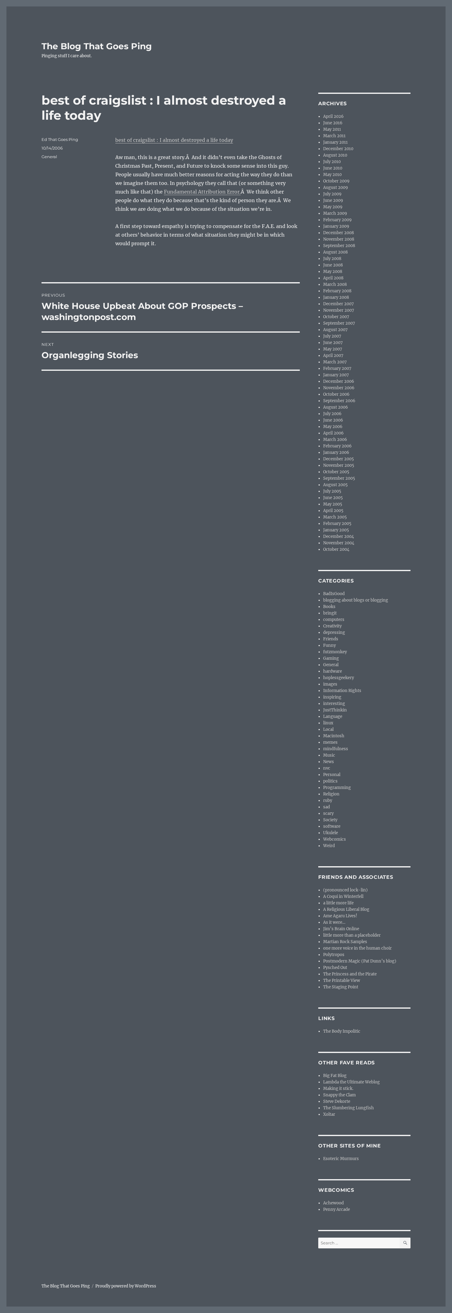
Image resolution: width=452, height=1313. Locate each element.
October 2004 (336, 549)
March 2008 (335, 284)
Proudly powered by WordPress (125, 1286)
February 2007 (337, 368)
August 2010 (335, 155)
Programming (337, 787)
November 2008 (338, 239)
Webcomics (334, 839)
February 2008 (337, 291)
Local (328, 729)
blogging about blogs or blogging (355, 600)
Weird (329, 845)
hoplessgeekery (338, 677)
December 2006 (338, 381)
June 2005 (333, 497)
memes (330, 742)
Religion (331, 794)
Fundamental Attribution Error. (202, 192)
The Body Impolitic (341, 1031)
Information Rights (342, 690)
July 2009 (332, 194)
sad (326, 807)
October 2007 (336, 316)
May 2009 (333, 207)
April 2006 (333, 433)
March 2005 (335, 517)
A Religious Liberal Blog (346, 909)
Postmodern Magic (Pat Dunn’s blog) (359, 961)
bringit (330, 613)
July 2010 (332, 161)
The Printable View (341, 980)
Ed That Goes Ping (60, 139)
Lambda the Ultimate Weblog (351, 1082)
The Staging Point (340, 987)
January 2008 (336, 297)
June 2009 (333, 200)
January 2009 (336, 226)
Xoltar (329, 1114)
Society (330, 820)
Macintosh (333, 736)
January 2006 (336, 452)
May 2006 (333, 426)
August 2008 (335, 252)
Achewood (333, 1203)
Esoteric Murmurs (341, 1158)
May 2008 (332, 271)
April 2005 (333, 510)
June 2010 (332, 168)
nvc (326, 768)
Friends (330, 639)
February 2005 (337, 523)
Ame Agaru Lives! (340, 916)
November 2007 (338, 310)
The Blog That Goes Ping (97, 46)
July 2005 (332, 491)
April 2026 (333, 116)
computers (333, 619)
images (330, 684)
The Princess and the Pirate (350, 974)
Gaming (331, 658)
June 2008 (333, 265)
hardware (332, 671)
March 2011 (334, 135)
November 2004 (338, 543)
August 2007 (335, 329)
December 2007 (338, 303)
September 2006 (339, 400)
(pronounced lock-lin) (345, 890)
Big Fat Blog (335, 1075)
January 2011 (335, 142)
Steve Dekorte (336, 1101)
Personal (331, 774)
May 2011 (332, 129)
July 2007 (332, 336)
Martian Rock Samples (345, 941)
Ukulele (330, 832)
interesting (334, 703)
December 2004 (338, 536)
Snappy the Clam (339, 1095)
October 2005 (336, 471)
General (49, 156)
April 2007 (333, 355)
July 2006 (332, 413)
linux (328, 723)
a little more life (338, 903)
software (331, 826)
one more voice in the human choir (357, 948)
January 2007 (336, 375)
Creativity (332, 626)
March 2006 (335, 439)
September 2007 (339, 323)
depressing (334, 632)
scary (328, 813)
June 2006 (333, 420)
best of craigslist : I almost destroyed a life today (174, 140)
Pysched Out (335, 967)
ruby (327, 800)
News (328, 761)
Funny (329, 645)
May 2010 (332, 174)
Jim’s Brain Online (341, 928)
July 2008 (332, 258)
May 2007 (332, 349)
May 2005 (332, 504)
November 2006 (339, 387)
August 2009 (335, 187)
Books (329, 606)
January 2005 (336, 530)
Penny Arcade (336, 1209)
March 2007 (335, 362)
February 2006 (337, 446)
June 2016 (333, 123)
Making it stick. (338, 1088)
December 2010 (338, 148)
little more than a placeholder (352, 935)
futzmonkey (335, 651)
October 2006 (336, 394)
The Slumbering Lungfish (348, 1108)
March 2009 (335, 213)
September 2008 (339, 245)
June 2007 (333, 342)
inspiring (332, 697)
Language (332, 716)
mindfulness (335, 748)
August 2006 (335, 407)
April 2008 (333, 278)
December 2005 (338, 459)
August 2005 (335, 484)
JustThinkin (335, 710)
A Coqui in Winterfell (343, 896)
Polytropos (333, 954)
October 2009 (336, 181)
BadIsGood (334, 593)
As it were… (334, 922)
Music (329, 755)
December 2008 (338, 232)
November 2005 (338, 465)
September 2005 (339, 478)
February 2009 (337, 219)
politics (330, 781)
